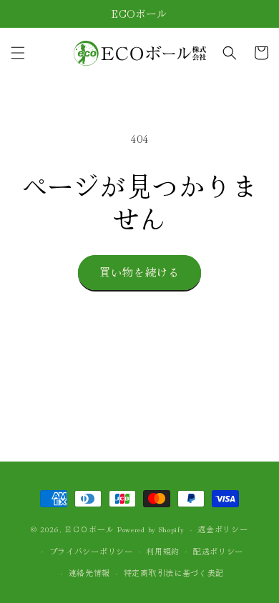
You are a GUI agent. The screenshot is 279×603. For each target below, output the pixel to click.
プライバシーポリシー (91, 551)
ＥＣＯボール (89, 528)
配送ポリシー (218, 551)
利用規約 (163, 551)
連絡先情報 (90, 572)
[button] (18, 53)
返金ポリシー (222, 528)
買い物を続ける (139, 271)
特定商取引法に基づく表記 (174, 572)
